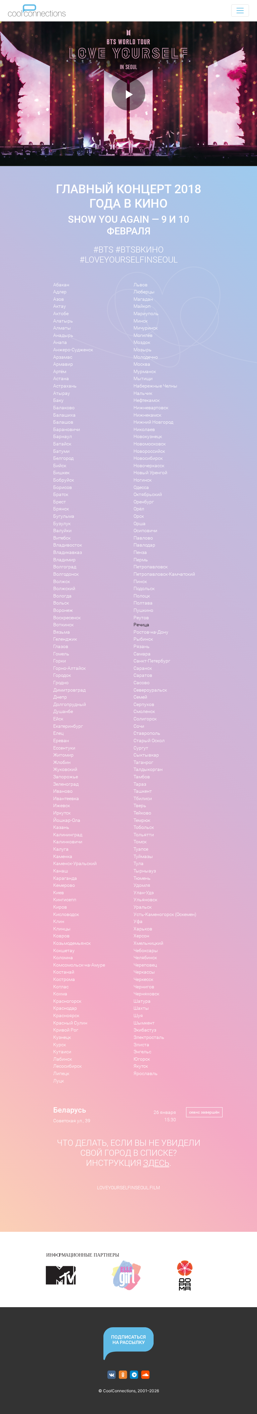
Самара (142, 654)
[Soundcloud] (145, 1375)
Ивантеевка (66, 798)
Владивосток (67, 545)
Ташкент (143, 791)
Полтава (143, 603)
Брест (59, 502)
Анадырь (63, 335)
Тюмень (142, 878)
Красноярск (66, 1015)
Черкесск (143, 979)
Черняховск (146, 994)
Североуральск (150, 690)
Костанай (63, 972)
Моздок (142, 342)
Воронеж (63, 610)
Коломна (63, 958)
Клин (58, 921)
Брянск (61, 509)
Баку (58, 400)
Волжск (61, 581)
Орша (140, 523)
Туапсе (141, 849)
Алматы (62, 328)
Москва (142, 364)
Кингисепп (64, 900)
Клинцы (62, 929)
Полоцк (142, 596)
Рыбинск (143, 639)
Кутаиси (62, 1052)
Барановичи (66, 429)
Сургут (141, 748)
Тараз (140, 784)
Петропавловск (151, 567)
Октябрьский (148, 494)
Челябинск (145, 958)
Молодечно (146, 357)
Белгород (63, 458)
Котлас (61, 987)
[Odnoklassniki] (123, 1375)
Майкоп (142, 306)
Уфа (138, 921)
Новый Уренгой (150, 473)
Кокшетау (64, 950)
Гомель (61, 654)
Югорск (142, 1059)
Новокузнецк (148, 436)
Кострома (64, 979)
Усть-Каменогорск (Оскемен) (165, 914)
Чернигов (144, 987)
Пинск (140, 581)
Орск (139, 516)
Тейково (142, 813)
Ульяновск (145, 900)
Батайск (62, 444)
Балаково (64, 408)
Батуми (61, 451)
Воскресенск (67, 618)
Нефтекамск (147, 400)
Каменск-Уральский (75, 863)
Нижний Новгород (153, 422)
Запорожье (65, 777)
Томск (140, 842)
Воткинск (63, 625)
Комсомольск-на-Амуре (79, 965)
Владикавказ (67, 552)
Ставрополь (147, 733)
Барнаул (62, 436)
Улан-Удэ (144, 893)
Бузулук (62, 523)
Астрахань (65, 386)
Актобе (61, 313)
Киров (60, 907)
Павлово (143, 538)
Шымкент (144, 1023)
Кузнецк (62, 1037)
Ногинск (143, 480)
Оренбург (144, 502)
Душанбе (63, 711)
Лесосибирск (67, 1066)
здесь (156, 1163)
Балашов (63, 422)
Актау (59, 306)
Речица (141, 625)
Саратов (143, 675)
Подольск (144, 588)
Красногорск (67, 1001)
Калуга (61, 849)
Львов (141, 285)
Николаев (144, 429)
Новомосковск (150, 444)
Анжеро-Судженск (73, 350)
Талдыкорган (148, 769)
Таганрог (143, 762)
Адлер (60, 292)
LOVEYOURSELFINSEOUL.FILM (128, 1188)
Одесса (141, 487)
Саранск (143, 668)
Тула (139, 863)
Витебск (62, 538)
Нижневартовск (151, 408)
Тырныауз (145, 871)
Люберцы (144, 292)
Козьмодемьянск (72, 943)
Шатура (142, 1001)
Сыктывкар (146, 755)
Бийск (59, 466)
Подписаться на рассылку (128, 1339)
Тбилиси (143, 798)
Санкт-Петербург (152, 661)
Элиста (141, 1045)
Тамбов (142, 777)
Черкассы (144, 972)
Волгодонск (66, 574)
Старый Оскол (149, 741)
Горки (59, 661)
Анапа (60, 342)
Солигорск (145, 719)
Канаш (60, 871)
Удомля (142, 885)
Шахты (141, 1008)
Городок (62, 675)
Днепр (60, 697)
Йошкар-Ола (66, 820)
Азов (58, 299)
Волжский (64, 588)
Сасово (142, 683)
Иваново (63, 791)
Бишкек (61, 473)
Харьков (143, 929)
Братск (60, 494)
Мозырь (143, 350)
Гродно (61, 683)
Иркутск (62, 813)
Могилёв (143, 335)
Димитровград (69, 690)
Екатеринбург (68, 726)
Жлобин (62, 762)
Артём (59, 371)
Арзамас (62, 357)
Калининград (67, 835)
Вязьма (61, 632)
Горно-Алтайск (69, 668)
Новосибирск (148, 458)
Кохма (60, 994)
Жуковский (65, 769)
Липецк (61, 1073)
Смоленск (144, 711)
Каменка (62, 856)
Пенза (140, 552)
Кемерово (64, 885)
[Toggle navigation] (240, 10)
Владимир (64, 560)
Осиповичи (145, 531)
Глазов (60, 646)
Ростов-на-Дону (151, 632)
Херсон (141, 936)
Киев (58, 893)
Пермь (141, 560)
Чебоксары (146, 950)
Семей (140, 697)
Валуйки (62, 531)
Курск (59, 1045)
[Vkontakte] (111, 1375)
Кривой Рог (65, 1030)
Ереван (61, 741)
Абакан (61, 285)
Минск (141, 321)
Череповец (145, 965)
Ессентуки (64, 748)
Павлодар (144, 545)
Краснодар (65, 1008)
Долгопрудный (69, 704)
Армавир (63, 364)
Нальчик (143, 393)
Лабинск (62, 1059)
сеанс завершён (204, 1112)
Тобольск (144, 827)
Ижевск (61, 805)
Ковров (61, 936)
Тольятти (144, 835)
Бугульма (63, 516)
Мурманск (145, 371)
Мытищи (143, 378)
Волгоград (64, 567)
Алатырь (63, 321)
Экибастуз (145, 1030)
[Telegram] (134, 1375)
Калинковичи (67, 842)
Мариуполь (146, 313)
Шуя (138, 1015)
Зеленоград (66, 784)
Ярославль (146, 1073)
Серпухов (144, 704)
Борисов (62, 487)
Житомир (63, 755)
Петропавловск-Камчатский (164, 574)
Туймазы (143, 856)
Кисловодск (66, 914)
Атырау (61, 393)
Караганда (65, 878)
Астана (61, 378)
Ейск (58, 719)
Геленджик (65, 639)
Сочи (139, 726)
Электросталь (149, 1037)
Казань (61, 827)
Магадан (143, 299)
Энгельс (142, 1052)
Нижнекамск (147, 415)
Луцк (58, 1081)
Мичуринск (146, 328)
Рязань (142, 646)
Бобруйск (63, 480)
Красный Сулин (70, 1023)
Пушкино (143, 610)
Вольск (61, 603)
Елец (58, 733)
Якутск (141, 1066)
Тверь (140, 805)
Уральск (143, 907)
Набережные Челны (155, 386)
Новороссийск (149, 451)
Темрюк (142, 820)
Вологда (62, 596)
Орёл (139, 509)
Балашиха (64, 415)
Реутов (141, 618)
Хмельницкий (148, 943)
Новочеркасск (149, 466)
